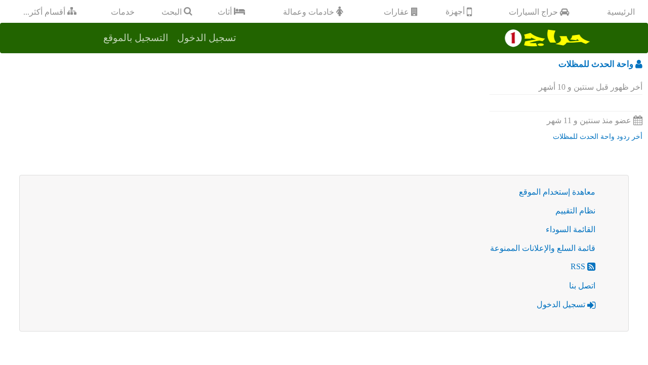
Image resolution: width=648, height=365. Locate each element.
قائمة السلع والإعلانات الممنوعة (542, 248)
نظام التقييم (575, 210)
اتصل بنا (582, 285)
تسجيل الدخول (562, 304)
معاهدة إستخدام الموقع (557, 192)
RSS (579, 266)
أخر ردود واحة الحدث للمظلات (597, 136)
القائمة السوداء (570, 229)
